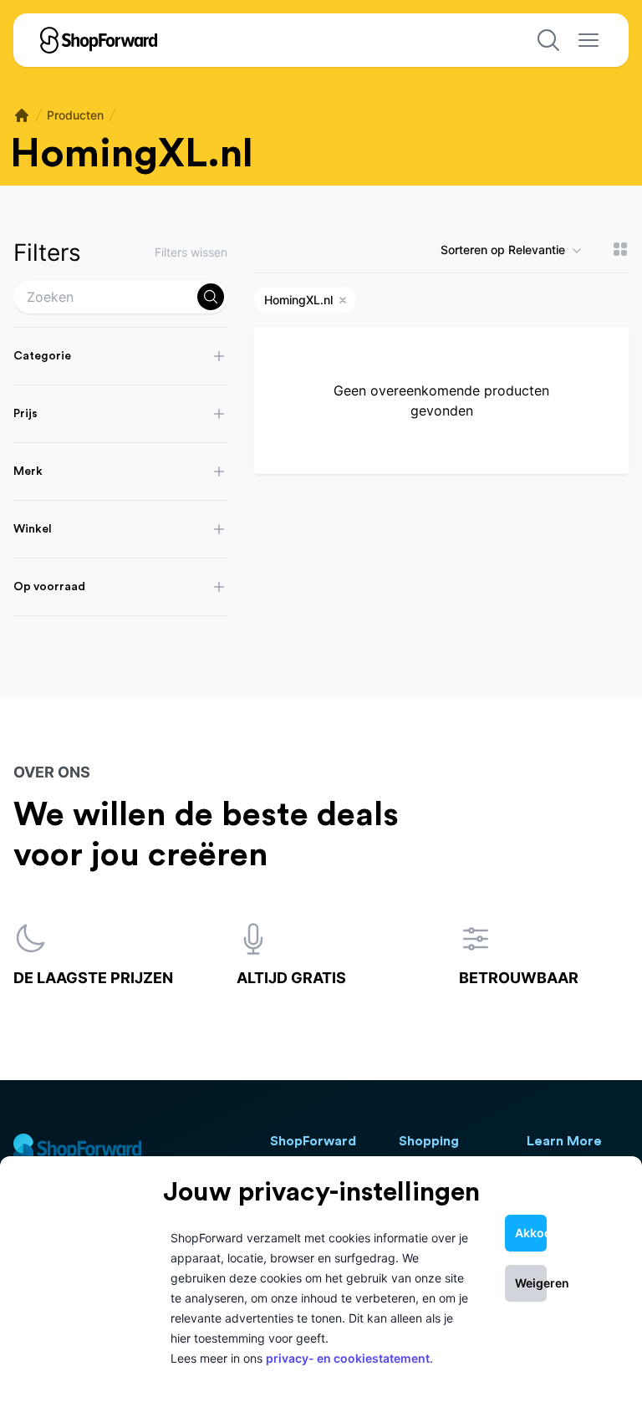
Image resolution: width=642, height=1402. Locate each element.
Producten (75, 115)
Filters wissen (191, 252)
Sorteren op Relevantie (503, 249)
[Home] (21, 115)
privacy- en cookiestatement (348, 1358)
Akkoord (531, 1233)
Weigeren (531, 1283)
